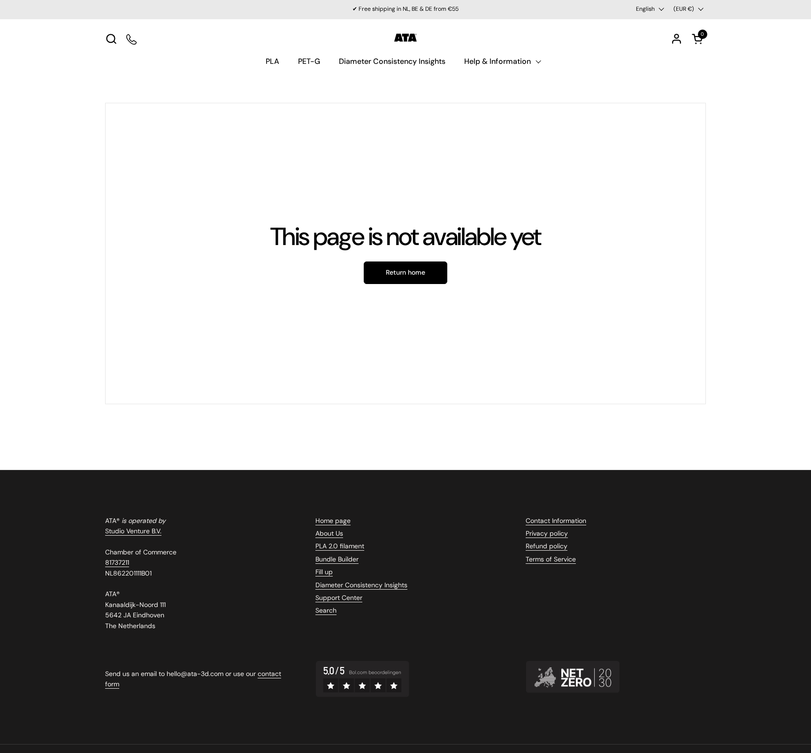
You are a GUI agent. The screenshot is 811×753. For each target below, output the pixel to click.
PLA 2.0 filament (339, 546)
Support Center (338, 597)
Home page (333, 520)
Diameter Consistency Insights (361, 585)
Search (326, 610)
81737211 (117, 562)
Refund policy (546, 546)
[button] (111, 39)
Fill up (324, 572)
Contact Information (556, 520)
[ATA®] (405, 38)
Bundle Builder (337, 559)
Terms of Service (551, 559)
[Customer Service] (132, 39)
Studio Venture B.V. (133, 531)
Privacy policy (547, 533)
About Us (329, 533)
